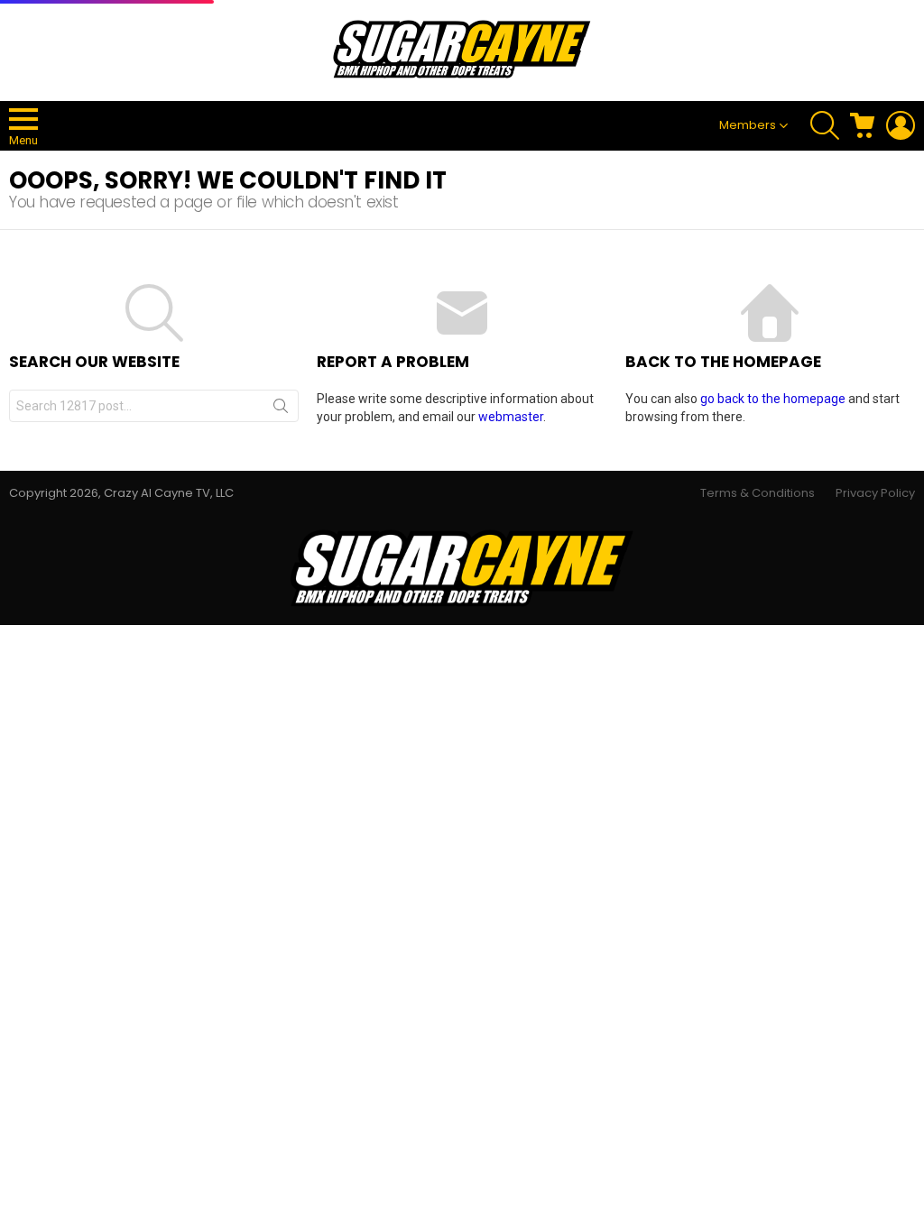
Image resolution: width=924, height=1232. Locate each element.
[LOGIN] (900, 125)
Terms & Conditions (757, 493)
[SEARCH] (824, 125)
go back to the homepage (772, 398)
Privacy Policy (875, 493)
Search (281, 409)
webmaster (510, 416)
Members (747, 124)
